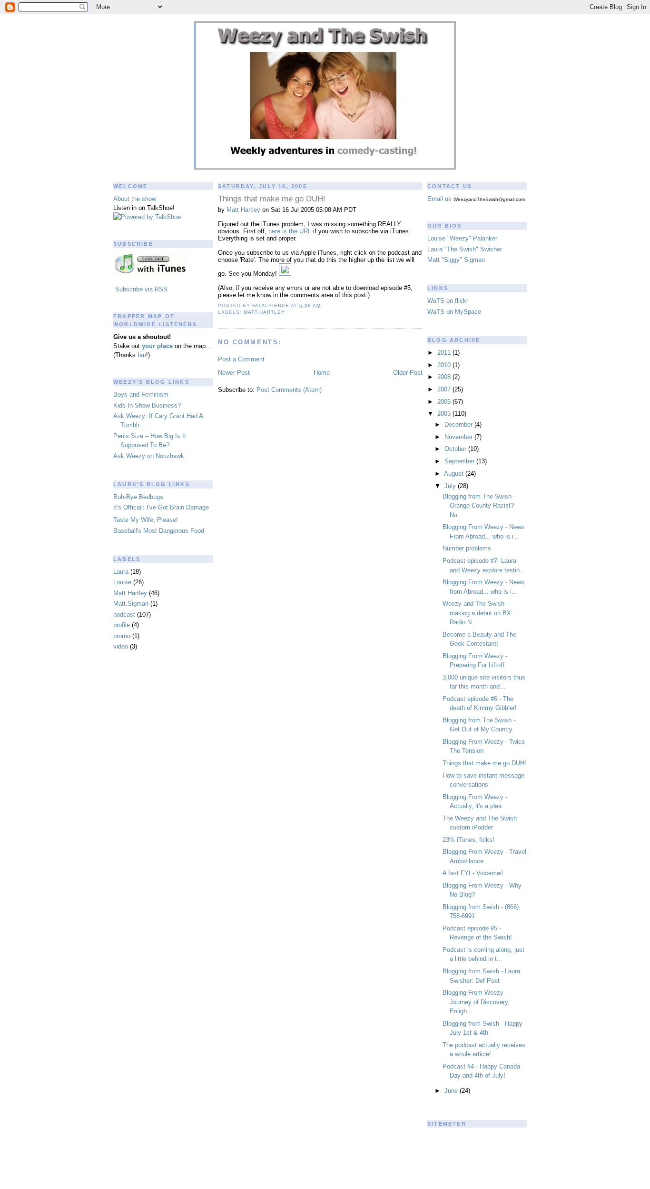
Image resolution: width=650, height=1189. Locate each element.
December (459, 424)
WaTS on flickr (447, 300)
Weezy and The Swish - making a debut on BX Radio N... (477, 613)
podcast (124, 614)
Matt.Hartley (130, 593)
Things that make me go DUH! (484, 763)
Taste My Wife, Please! (145, 519)
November (459, 436)
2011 (445, 352)
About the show (134, 198)
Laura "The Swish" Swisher (464, 249)
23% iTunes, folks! (468, 839)
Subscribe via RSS (141, 289)
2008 (445, 376)
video (120, 646)
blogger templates (325, 1178)
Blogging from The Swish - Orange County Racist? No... (479, 506)
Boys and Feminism (140, 394)
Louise (122, 582)
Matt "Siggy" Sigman (456, 259)
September (460, 461)
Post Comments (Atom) (289, 389)
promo (121, 635)
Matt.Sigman (130, 603)
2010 (445, 365)
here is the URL (289, 231)
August (454, 473)
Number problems (467, 548)
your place (157, 346)
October (456, 448)
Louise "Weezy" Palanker (462, 238)
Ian (142, 355)
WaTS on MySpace (454, 311)
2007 (445, 389)
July (451, 486)
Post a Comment (241, 359)
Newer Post (234, 372)
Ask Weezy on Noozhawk (148, 456)
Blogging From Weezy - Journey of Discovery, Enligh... (476, 1002)
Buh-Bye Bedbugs (138, 496)
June (452, 1090)
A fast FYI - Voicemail (473, 873)
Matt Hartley (243, 209)
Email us (439, 198)
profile (121, 625)
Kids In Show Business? (147, 405)
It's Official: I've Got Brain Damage (161, 507)
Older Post (408, 372)
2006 (445, 401)
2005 (445, 413)
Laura (120, 571)
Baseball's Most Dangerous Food (158, 530)
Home (322, 372)
